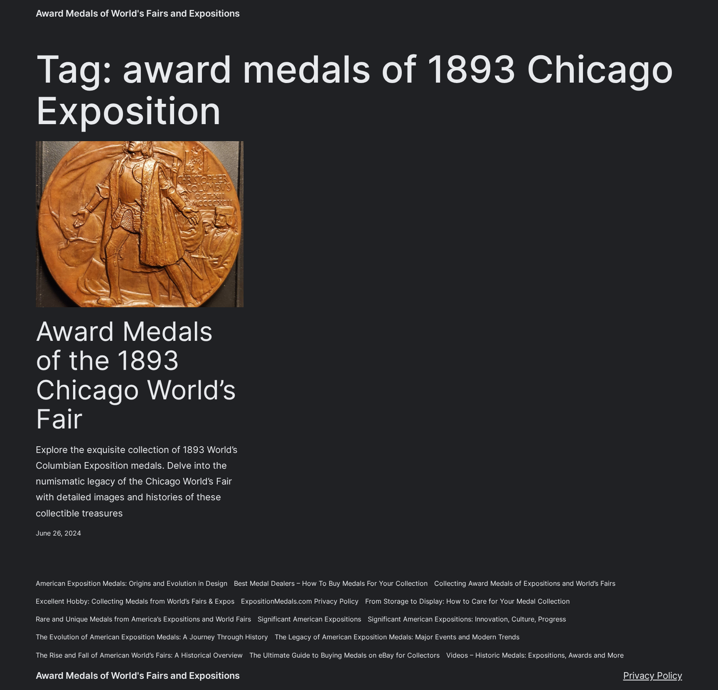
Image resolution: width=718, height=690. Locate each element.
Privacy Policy (652, 675)
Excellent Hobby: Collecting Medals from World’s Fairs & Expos (135, 601)
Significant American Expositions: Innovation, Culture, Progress (467, 619)
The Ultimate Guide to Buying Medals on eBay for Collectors (344, 655)
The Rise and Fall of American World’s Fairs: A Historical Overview (139, 655)
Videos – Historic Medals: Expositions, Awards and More (535, 655)
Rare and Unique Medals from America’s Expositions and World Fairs (143, 619)
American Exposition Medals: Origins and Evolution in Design (131, 583)
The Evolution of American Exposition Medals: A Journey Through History (152, 637)
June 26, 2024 (58, 533)
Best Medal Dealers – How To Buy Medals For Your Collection (331, 583)
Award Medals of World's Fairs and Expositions (138, 13)
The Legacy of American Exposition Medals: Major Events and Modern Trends (397, 637)
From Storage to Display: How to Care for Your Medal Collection (467, 601)
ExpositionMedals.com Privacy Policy (300, 601)
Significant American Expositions (309, 619)
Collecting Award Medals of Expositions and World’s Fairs (524, 583)
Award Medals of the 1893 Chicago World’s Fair (136, 375)
